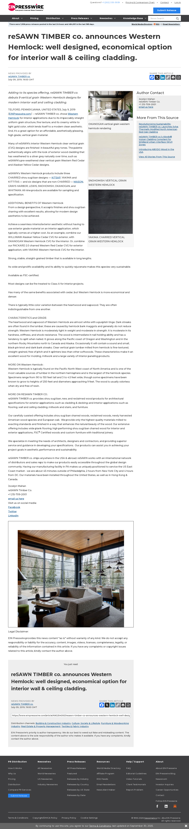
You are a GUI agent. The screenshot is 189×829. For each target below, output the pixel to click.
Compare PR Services (19, 790)
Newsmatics (150, 818)
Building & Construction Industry (53, 723)
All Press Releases (76, 768)
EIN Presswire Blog (165, 773)
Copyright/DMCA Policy (45, 818)
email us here (16, 498)
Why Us (12, 773)
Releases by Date (76, 795)
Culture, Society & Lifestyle (86, 723)
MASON (78, 181)
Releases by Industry (78, 779)
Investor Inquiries (165, 784)
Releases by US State (78, 790)
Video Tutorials (134, 779)
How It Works (15, 768)
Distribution (14, 784)
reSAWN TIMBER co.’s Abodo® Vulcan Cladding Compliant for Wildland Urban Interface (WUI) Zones (155, 140)
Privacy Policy (69, 818)
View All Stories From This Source (157, 156)
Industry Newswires (48, 784)
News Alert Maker (106, 790)
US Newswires (45, 779)
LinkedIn (13, 515)
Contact (164, 2)
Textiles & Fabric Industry (75, 726)
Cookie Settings (89, 818)
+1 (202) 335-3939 (111, 2)
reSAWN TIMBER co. (19, 76)
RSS (157, 24)
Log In (178, 2)
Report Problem (134, 790)
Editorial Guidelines (136, 773)
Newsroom (161, 779)
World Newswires (47, 773)
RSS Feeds (102, 779)
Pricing (140, 2)
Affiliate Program (105, 773)
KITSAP (56, 177)
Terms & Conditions (18, 818)
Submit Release (166, 10)
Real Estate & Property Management (40, 726)
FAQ (128, 768)
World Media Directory (142, 24)
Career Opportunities (167, 790)
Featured (72, 773)
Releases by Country (78, 784)
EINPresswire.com (20, 113)
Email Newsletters (171, 24)
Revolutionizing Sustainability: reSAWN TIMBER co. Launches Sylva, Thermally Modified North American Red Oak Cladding (159, 128)
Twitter (12, 511)
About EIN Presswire (166, 768)
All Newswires (45, 768)
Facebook (14, 507)
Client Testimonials (136, 784)
